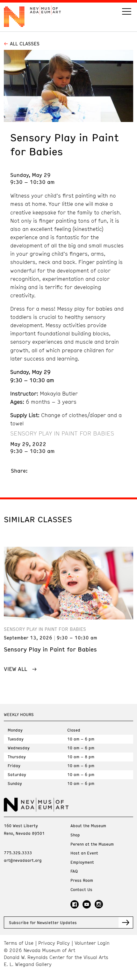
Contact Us (81, 889)
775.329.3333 (18, 852)
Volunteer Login (92, 943)
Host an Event (84, 853)
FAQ (74, 871)
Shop (75, 835)
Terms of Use (18, 943)
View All (15, 668)
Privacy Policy (54, 943)
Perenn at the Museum (92, 844)
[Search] (126, 12)
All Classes (25, 43)
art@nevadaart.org (23, 860)
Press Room (81, 880)
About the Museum (88, 825)
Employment (82, 862)
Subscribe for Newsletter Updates (43, 922)
